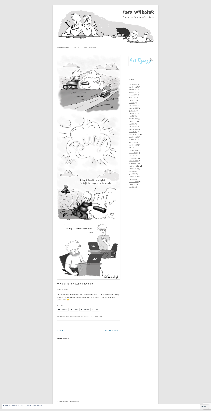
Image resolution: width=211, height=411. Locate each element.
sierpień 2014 (133, 140)
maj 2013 (132, 179)
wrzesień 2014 (133, 137)
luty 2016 (132, 103)
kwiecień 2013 (133, 182)
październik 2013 (134, 166)
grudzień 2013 (133, 161)
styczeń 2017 (133, 90)
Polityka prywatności (36, 405)
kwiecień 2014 (133, 150)
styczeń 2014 (133, 158)
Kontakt (77, 47)
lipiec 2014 (132, 142)
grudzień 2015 (133, 108)
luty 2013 (132, 187)
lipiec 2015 (132, 111)
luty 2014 (132, 155)
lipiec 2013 (132, 174)
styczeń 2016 (133, 105)
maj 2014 (132, 147)
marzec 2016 (133, 100)
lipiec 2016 (132, 97)
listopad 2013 (133, 163)
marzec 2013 (133, 184)
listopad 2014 (133, 132)
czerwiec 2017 (133, 87)
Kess (100, 316)
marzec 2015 (133, 121)
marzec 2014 (133, 153)
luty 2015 (132, 124)
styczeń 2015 (133, 126)
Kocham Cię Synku (112, 330)
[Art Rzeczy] (141, 61)
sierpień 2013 (133, 171)
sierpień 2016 (133, 95)
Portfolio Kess (90, 47)
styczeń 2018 (133, 84)
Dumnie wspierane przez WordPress (68, 402)
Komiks (80, 316)
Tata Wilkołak (138, 12)
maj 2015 (132, 116)
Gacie (60, 330)
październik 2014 (134, 134)
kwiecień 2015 (133, 118)
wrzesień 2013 (133, 169)
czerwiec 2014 (133, 145)
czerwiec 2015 (133, 113)
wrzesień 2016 (133, 92)
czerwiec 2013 (133, 176)
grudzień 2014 (133, 129)
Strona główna (63, 47)
